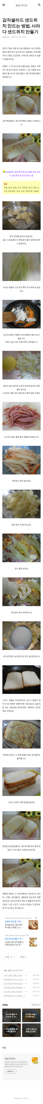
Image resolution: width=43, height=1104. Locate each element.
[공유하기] (11, 957)
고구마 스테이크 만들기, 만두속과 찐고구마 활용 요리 (14, 975)
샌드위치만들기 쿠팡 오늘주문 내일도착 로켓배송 (14, 938)
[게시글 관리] (14, 957)
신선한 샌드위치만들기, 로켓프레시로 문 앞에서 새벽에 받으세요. (14, 943)
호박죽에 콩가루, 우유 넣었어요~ (13, 996)
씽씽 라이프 (10, 1058)
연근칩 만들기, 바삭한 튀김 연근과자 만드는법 (14, 983)
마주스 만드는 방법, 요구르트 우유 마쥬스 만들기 (14, 992)
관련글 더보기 (36, 1004)
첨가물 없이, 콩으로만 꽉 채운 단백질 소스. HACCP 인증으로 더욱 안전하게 (14, 926)
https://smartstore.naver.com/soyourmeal (19, 918)
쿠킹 (5, 970)
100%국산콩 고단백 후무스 (14, 921)
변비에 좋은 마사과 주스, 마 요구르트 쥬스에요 (14, 979)
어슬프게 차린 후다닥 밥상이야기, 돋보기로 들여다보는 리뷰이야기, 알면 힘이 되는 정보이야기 (16, 1064)
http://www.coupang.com (15, 935)
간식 (9, 970)
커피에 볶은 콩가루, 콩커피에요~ (13, 988)
